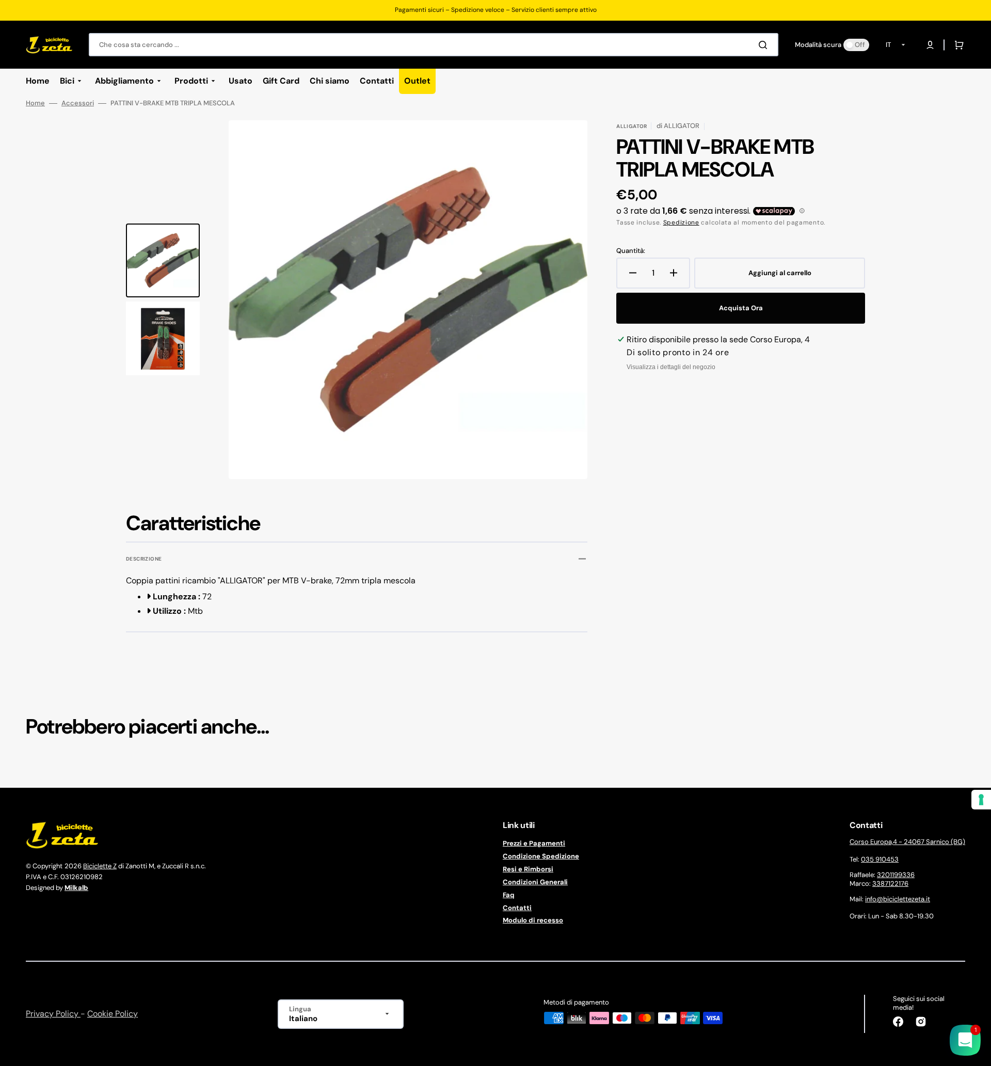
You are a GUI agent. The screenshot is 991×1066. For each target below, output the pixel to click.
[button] (930, 45)
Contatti (517, 907)
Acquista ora (741, 308)
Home (35, 103)
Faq (509, 894)
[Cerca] (765, 45)
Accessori (77, 103)
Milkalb (76, 887)
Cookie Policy (112, 1013)
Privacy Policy (53, 1013)
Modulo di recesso (533, 920)
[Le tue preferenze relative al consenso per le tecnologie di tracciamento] (981, 799)
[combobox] (433, 44)
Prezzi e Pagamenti (534, 843)
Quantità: (630, 251)
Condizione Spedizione (541, 856)
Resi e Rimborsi (528, 869)
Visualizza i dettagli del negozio (671, 367)
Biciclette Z (100, 866)
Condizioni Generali (535, 882)
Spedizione (681, 222)
